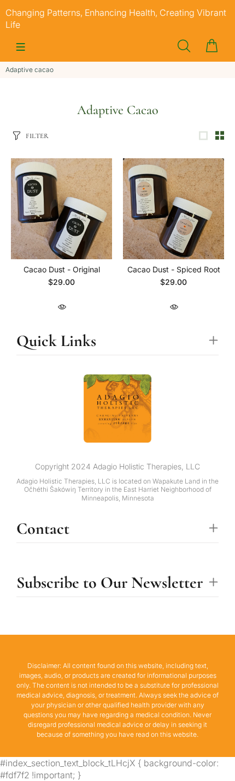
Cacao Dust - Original (62, 269)
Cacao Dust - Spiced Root (173, 269)
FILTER (37, 136)
